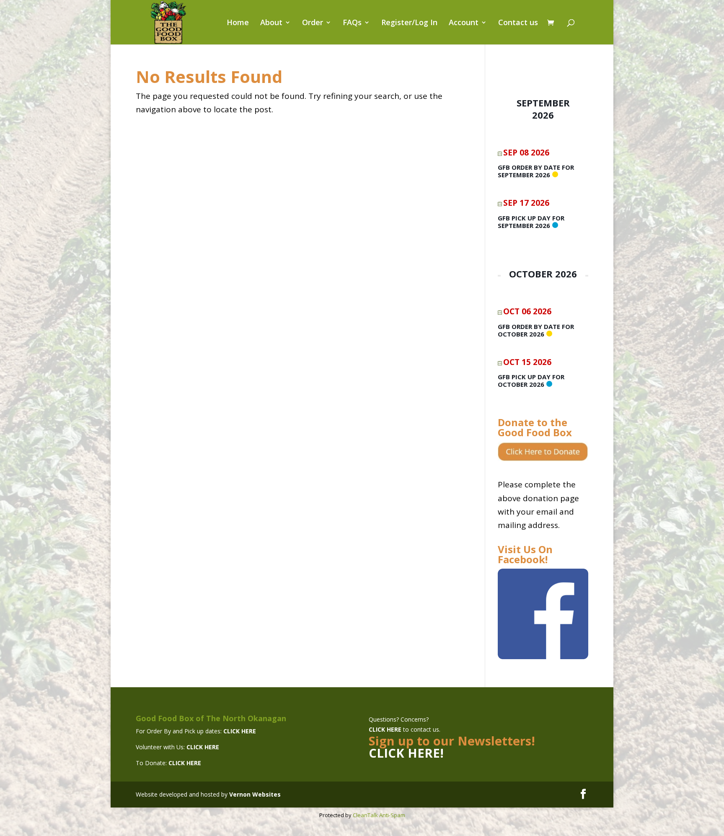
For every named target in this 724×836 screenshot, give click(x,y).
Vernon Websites (255, 794)
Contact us (518, 23)
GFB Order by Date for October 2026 (536, 330)
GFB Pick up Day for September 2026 (531, 222)
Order (312, 23)
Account (463, 23)
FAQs (352, 23)
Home (238, 23)
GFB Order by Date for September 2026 (536, 171)
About (271, 23)
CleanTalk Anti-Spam (379, 815)
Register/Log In (409, 23)
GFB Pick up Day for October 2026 (531, 380)
